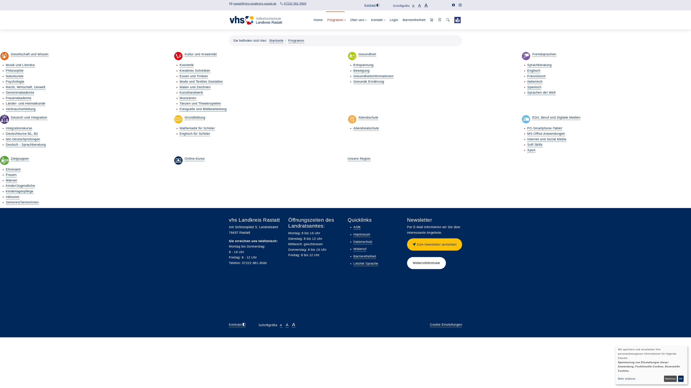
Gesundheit (367, 54)
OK (681, 378)
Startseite (276, 40)
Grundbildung (195, 117)
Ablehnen (670, 378)
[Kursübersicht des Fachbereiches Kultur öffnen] (178, 56)
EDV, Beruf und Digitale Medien (556, 117)
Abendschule (368, 117)
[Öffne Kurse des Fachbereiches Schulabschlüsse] (352, 119)
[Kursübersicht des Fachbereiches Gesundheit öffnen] (352, 56)
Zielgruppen (20, 158)
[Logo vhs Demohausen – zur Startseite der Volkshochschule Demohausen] (256, 20)
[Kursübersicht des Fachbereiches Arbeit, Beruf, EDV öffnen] (525, 119)
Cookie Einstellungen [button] (446, 324)
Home (318, 20)
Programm (296, 40)
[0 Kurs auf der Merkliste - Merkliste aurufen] (457, 20)
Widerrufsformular (426, 263)
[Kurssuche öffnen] (448, 20)
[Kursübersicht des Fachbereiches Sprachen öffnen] (525, 56)
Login (394, 20)
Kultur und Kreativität (201, 54)
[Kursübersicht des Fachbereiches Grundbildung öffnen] (178, 119)
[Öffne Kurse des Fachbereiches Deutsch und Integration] (4, 119)
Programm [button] (335, 20)
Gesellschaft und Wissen (30, 54)
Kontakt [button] (377, 20)
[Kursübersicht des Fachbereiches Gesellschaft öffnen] (4, 56)
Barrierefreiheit (414, 20)
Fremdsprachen (544, 54)
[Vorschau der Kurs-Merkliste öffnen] (440, 20)
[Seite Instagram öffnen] (460, 5)
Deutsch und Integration (29, 117)
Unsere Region (359, 158)
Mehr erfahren (627, 378)
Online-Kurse (195, 158)
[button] (432, 20)
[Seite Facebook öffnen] (453, 5)
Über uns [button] (357, 20)
